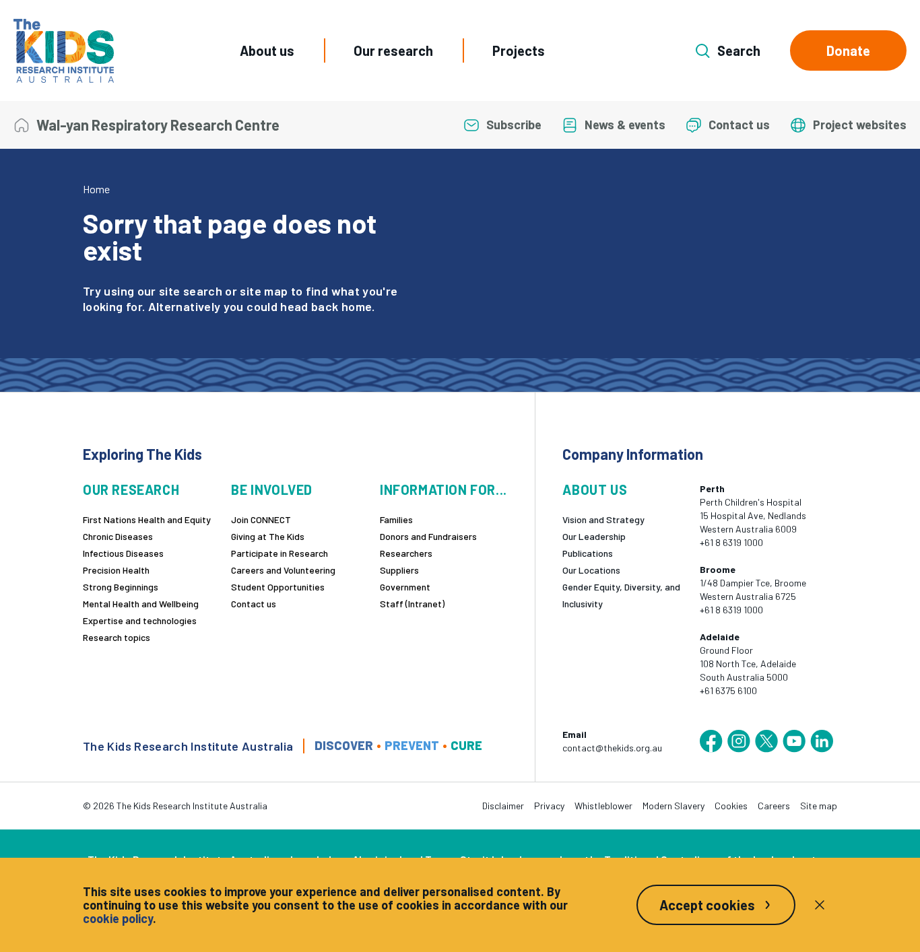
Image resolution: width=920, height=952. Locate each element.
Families (396, 519)
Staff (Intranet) (412, 603)
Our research (393, 50)
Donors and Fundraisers (428, 536)
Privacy (549, 805)
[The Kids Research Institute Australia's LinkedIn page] (821, 741)
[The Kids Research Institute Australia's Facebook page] (711, 741)
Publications (587, 553)
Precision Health (116, 570)
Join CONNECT (261, 519)
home (356, 306)
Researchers (406, 553)
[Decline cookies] (819, 904)
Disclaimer (503, 805)
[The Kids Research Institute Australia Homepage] (63, 51)
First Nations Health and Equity (147, 519)
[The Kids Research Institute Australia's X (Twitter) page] (766, 741)
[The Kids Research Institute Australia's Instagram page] (738, 741)
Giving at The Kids (267, 536)
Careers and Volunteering (283, 570)
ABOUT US (594, 490)
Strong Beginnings (120, 586)
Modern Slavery (673, 805)
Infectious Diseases (123, 553)
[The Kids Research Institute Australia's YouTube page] (794, 741)
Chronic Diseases (118, 536)
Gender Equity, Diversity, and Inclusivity (621, 595)
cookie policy (118, 918)
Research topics (116, 637)
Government (405, 586)
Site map (818, 805)
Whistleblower (603, 805)
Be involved (272, 490)
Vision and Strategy (603, 519)
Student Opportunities (278, 586)
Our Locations (591, 570)
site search (190, 290)
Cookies (731, 805)
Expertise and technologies (140, 620)
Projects (518, 50)
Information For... (443, 490)
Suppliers (399, 570)
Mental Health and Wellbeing (141, 603)
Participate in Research (279, 553)
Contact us (253, 603)
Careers (774, 805)
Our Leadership (594, 536)
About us (267, 50)
